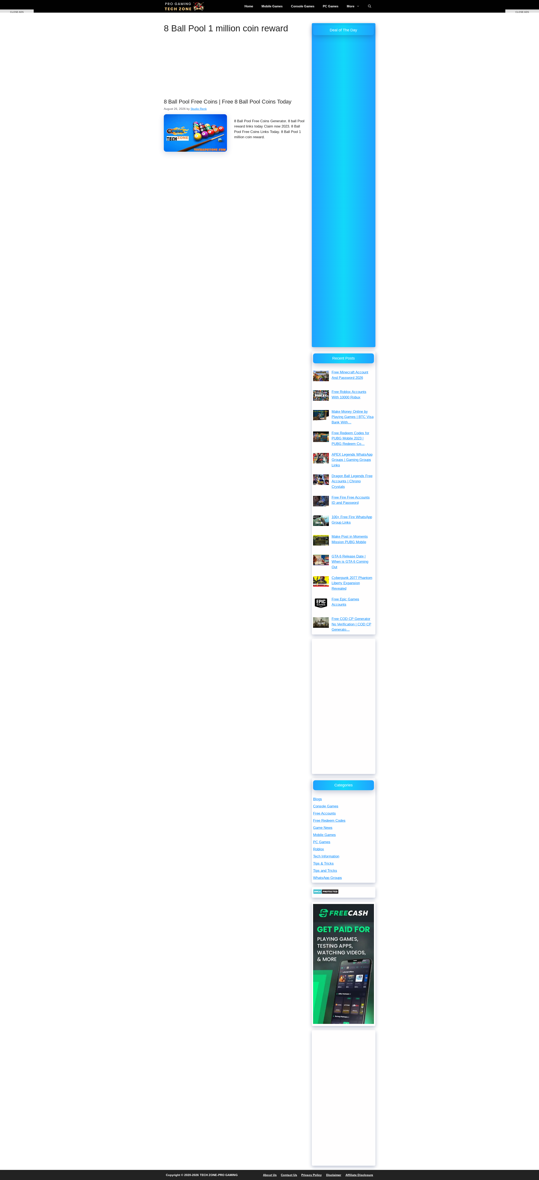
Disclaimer (333, 1175)
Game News (322, 828)
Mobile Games (272, 6)
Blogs (317, 799)
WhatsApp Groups (327, 878)
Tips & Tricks (323, 863)
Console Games (302, 6)
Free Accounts (324, 813)
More (350, 6)
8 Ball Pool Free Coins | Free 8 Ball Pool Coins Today (227, 101)
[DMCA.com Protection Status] (326, 893)
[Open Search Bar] (369, 6)
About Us (270, 1175)
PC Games (330, 6)
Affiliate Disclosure (359, 1175)
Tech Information (326, 856)
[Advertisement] (236, 67)
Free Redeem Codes (329, 821)
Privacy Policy (311, 1175)
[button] (17, 11)
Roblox (318, 849)
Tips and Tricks (325, 871)
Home (248, 6)
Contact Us (289, 1175)
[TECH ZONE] (185, 6)
